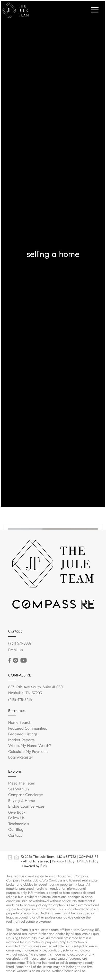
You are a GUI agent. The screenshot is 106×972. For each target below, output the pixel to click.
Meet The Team (21, 783)
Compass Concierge (25, 795)
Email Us (15, 650)
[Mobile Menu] (94, 10)
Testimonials (18, 824)
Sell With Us (18, 789)
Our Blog (15, 829)
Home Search (19, 722)
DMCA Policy (88, 861)
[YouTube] (23, 660)
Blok (43, 865)
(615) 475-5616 (20, 700)
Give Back (16, 812)
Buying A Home (21, 801)
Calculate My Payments (28, 752)
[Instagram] (15, 660)
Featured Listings (23, 734)
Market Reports (21, 740)
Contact (15, 835)
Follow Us (16, 818)
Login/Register (20, 757)
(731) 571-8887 (20, 643)
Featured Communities (27, 728)
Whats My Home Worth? (29, 746)
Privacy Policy (63, 861)
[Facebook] (9, 660)
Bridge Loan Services (26, 806)
